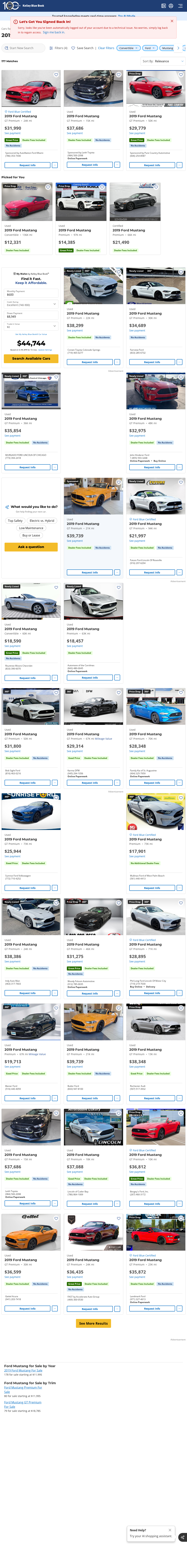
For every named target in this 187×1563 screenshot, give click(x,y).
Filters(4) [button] (61, 48)
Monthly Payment (16, 291)
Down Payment (14, 313)
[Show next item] (115, 496)
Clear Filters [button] (106, 48)
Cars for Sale (9, 28)
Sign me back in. (54, 32)
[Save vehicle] (56, 74)
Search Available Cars (31, 359)
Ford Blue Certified (19, 111)
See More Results (93, 1323)
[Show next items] (178, 48)
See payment (12, 133)
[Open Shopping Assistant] (182, 1537)
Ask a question (31, 547)
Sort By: (148, 61)
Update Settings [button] (45, 349)
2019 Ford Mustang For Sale (23, 1370)
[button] (163, 6)
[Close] (170, 1530)
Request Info (28, 165)
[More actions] (55, 165)
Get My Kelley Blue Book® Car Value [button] (31, 334)
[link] (13, 146)
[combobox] (23, 48)
